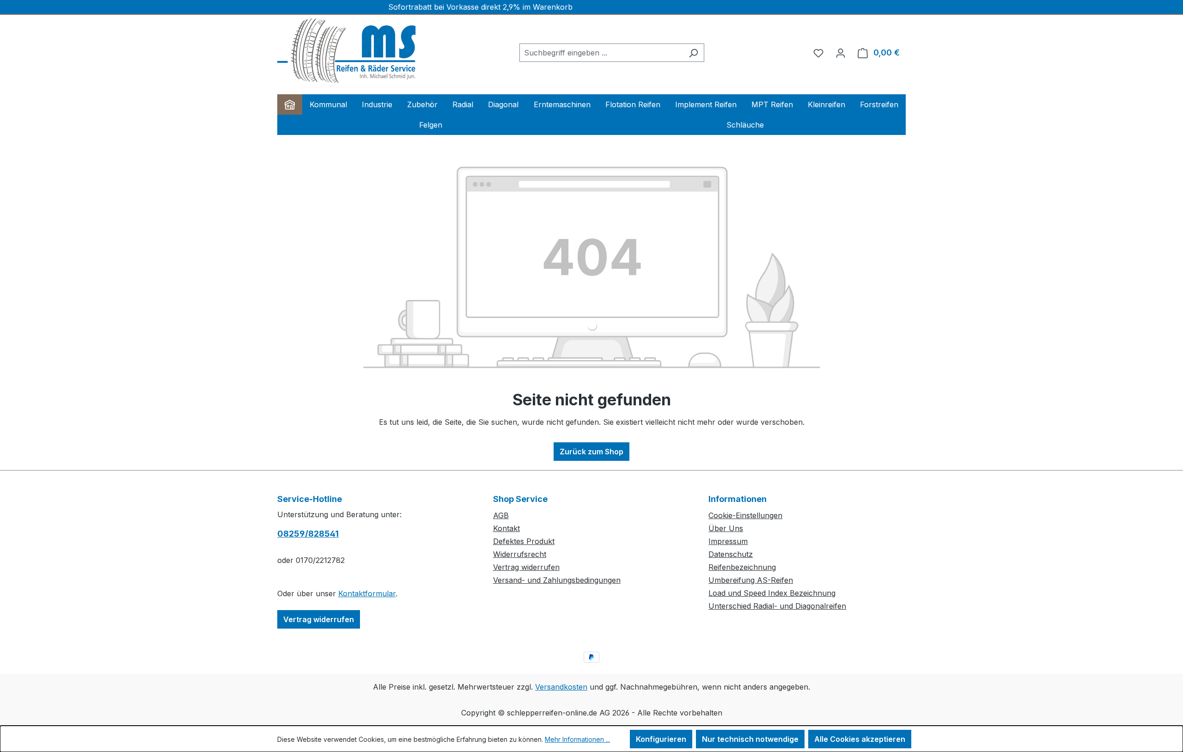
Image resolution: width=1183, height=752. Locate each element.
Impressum (728, 541)
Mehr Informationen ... (577, 739)
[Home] (289, 104)
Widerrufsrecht (519, 554)
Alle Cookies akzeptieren (859, 739)
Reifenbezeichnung (742, 567)
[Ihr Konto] (840, 52)
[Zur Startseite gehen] (346, 50)
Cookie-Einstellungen (745, 515)
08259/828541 (308, 533)
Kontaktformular (367, 593)
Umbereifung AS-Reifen (750, 580)
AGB (501, 515)
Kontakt (506, 528)
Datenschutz (730, 554)
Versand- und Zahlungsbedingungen (557, 580)
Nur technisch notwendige (750, 739)
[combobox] (601, 52)
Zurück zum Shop (591, 451)
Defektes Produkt (524, 541)
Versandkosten (561, 686)
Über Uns (725, 528)
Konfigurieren (661, 739)
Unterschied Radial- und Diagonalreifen (777, 606)
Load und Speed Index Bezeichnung (771, 593)
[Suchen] (693, 52)
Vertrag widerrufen (318, 619)
